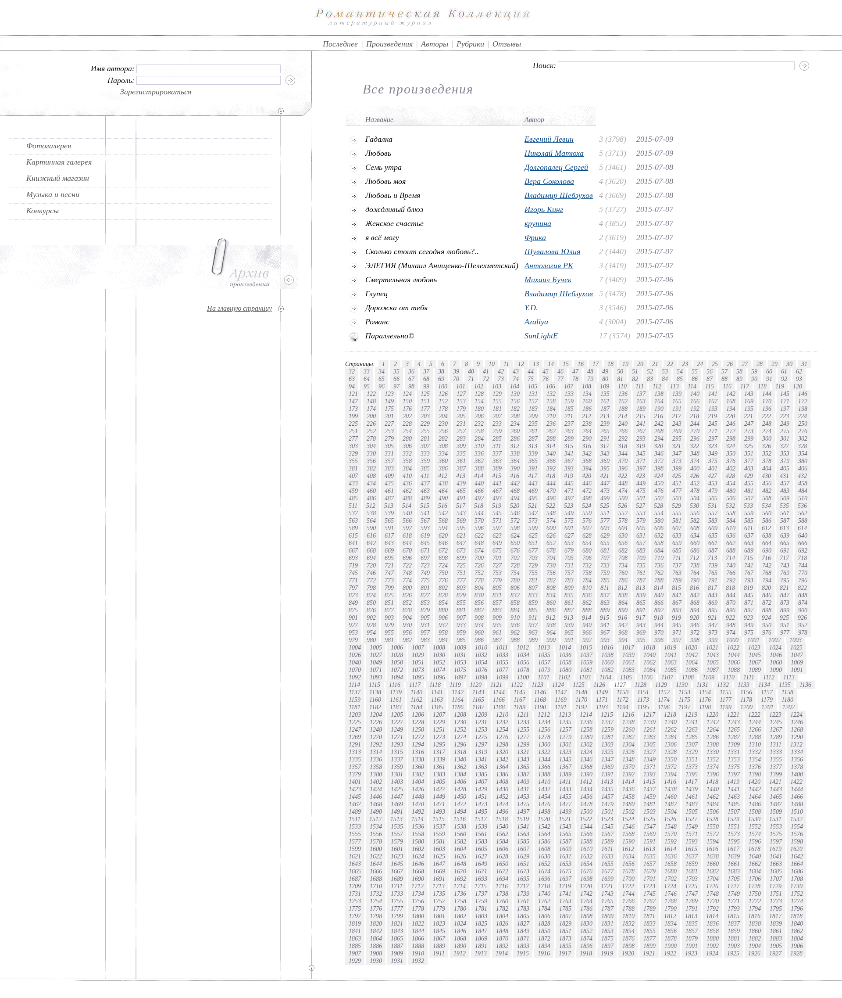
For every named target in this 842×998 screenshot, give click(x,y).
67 (411, 378)
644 (407, 542)
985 (461, 639)
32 (351, 371)
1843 (397, 930)
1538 (460, 826)
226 (371, 423)
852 (407, 602)
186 (587, 408)
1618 (754, 848)
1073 (418, 669)
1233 (523, 721)
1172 (622, 699)
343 (605, 453)
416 (515, 475)
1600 (375, 848)
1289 (775, 736)
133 (569, 393)
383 (389, 468)
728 (515, 565)
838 (623, 595)
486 (371, 498)
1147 (560, 692)
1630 (544, 856)
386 (443, 468)
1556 (375, 833)
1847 (481, 930)
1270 (375, 736)
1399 (775, 774)
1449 (439, 796)
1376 (754, 766)
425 (676, 475)
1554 (796, 826)
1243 (733, 721)
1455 (565, 796)
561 (785, 513)
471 (569, 490)
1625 (439, 856)
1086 (691, 669)
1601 (397, 848)
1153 (684, 692)
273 (749, 430)
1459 (649, 796)
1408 (502, 781)
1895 (565, 945)
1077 (502, 669)
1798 (375, 915)
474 (623, 490)
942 (623, 624)
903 (389, 617)
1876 (628, 938)
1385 (481, 774)
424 (658, 475)
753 (497, 572)
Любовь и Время (392, 195)
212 (586, 416)
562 (803, 513)
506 (731, 498)
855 (461, 602)
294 (659, 438)
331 (389, 453)
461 (389, 490)
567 (425, 520)
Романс (377, 321)
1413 (607, 781)
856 (479, 602)
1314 (375, 751)
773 (389, 580)
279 (389, 438)
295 (677, 438)
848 (803, 595)
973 (713, 632)
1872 (544, 938)
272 (731, 430)
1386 (502, 774)
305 (389, 445)
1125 (578, 684)
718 (802, 557)
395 (605, 468)
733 (605, 565)
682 (623, 550)
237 (569, 423)
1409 (523, 781)
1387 (523, 774)
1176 (705, 699)
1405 (439, 781)
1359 (397, 766)
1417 (691, 781)
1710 (375, 886)
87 (709, 378)
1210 (502, 714)
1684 (754, 871)
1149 (601, 692)
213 (604, 416)
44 (530, 371)
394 (587, 468)
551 (605, 513)
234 (515, 423)
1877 (649, 938)
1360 (418, 766)
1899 (649, 945)
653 (569, 542)
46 (560, 371)
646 (443, 542)
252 (371, 430)
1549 (691, 826)
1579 (397, 841)
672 (443, 550)
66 (396, 378)
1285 (691, 736)
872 (767, 602)
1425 (397, 789)
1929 (354, 960)
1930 (375, 960)
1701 (649, 878)
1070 (354, 669)
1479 (607, 804)
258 (479, 430)
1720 (586, 886)
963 (533, 632)
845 (749, 595)
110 (622, 386)
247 (749, 423)
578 (623, 520)
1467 (354, 804)
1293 (397, 744)
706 (587, 557)
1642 (796, 856)
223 (784, 416)
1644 (375, 863)
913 (568, 617)
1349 (649, 759)
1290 (796, 736)
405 (785, 468)
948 (731, 624)
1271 (397, 736)
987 (497, 639)
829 (461, 595)
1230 (460, 721)
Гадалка (378, 139)
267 (641, 430)
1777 (397, 908)
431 (784, 475)
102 (479, 386)
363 (497, 460)
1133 (743, 684)
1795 (775, 908)
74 (515, 378)
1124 (558, 684)
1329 (691, 751)
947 (713, 624)
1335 (354, 759)
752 (479, 572)
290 (587, 438)
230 (443, 423)
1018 (649, 647)
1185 (437, 707)
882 (479, 610)
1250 (418, 729)
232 (479, 423)
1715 (480, 886)
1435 (607, 789)
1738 (502, 893)
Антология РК (548, 265)
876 (371, 610)
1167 (519, 699)
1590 (628, 841)
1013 (543, 647)
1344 (544, 759)
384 (407, 468)
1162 (416, 699)
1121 (496, 684)
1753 (354, 901)
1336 (375, 759)
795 (785, 580)
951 (785, 624)
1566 (586, 833)
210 (551, 416)
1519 (522, 818)
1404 (418, 781)
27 (744, 363)
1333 (775, 751)
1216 (628, 714)
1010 (481, 647)
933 (461, 624)
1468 (375, 804)
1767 (649, 901)
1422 (796, 781)
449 (641, 483)
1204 (375, 714)
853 (425, 602)
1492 (418, 811)
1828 (544, 923)
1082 (607, 669)
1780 (460, 908)
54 (679, 371)
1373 (691, 766)
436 (407, 483)
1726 (712, 886)
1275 (481, 736)
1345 (565, 759)
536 (802, 505)
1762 (544, 901)
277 (353, 438)
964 (551, 632)
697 (425, 557)
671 (425, 550)
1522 (586, 818)
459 (353, 490)
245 (713, 423)
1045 (754, 654)
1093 (375, 677)
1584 (502, 841)
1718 (543, 886)
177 (425, 408)
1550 (712, 826)
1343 (523, 759)
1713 (438, 886)
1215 (607, 714)
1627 (481, 856)
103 (497, 386)
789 (677, 580)
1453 (523, 796)
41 (485, 371)
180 (479, 408)
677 (533, 550)
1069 (796, 662)
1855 (649, 930)
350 (731, 453)
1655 (607, 863)
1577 (354, 841)
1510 (796, 811)
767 (749, 572)
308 (443, 445)
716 (766, 557)
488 (407, 498)
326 (766, 445)
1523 (607, 818)
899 (785, 610)
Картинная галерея (59, 162)
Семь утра (383, 167)
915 (604, 617)
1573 (733, 833)
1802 (460, 915)
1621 (354, 856)
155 (497, 401)
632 (659, 535)
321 (676, 445)
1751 (775, 893)
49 (605, 371)
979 (353, 639)
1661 (733, 863)
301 (785, 438)
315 (568, 445)
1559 (439, 833)
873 (785, 602)
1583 (481, 841)
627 (569, 535)
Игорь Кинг (543, 209)
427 (712, 475)
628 (587, 535)
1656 (628, 863)
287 (533, 438)
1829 (565, 923)
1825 (481, 923)
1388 (544, 774)
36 (411, 371)
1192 (581, 707)
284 (479, 438)
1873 (565, 938)
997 (677, 639)
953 (353, 632)
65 (381, 378)
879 (425, 610)
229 (425, 423)
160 (587, 401)
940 (587, 624)
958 (443, 632)
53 (664, 371)
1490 (375, 811)
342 (587, 453)
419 (568, 475)
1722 (628, 886)
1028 (397, 654)
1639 (733, 856)
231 (461, 423)
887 (569, 610)
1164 (457, 699)
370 (623, 460)
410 (407, 475)
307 (425, 445)
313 (532, 445)
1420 (754, 781)
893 (677, 610)
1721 (607, 886)
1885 (354, 945)
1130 (681, 684)
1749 (733, 893)
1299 (523, 744)
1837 (733, 923)
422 (622, 475)
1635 (649, 856)
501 (641, 498)
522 (550, 505)
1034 (523, 654)
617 (389, 535)
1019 (670, 647)
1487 (775, 804)
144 (767, 393)
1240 (670, 721)
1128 (640, 684)
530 (694, 505)
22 (670, 363)
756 (551, 572)
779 (497, 580)
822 (802, 587)
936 (515, 624)
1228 (418, 721)
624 (515, 535)
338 (515, 453)
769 (785, 572)
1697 (565, 878)
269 (677, 430)
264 (587, 430)
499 (605, 498)
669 (389, 550)
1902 (712, 945)
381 (353, 468)
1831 (607, 923)
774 (407, 580)
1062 (649, 662)
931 (425, 624)
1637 (691, 856)
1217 (649, 714)
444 (551, 483)
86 (694, 378)
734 (623, 565)
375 (713, 460)
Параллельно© (389, 335)
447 (605, 483)
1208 (460, 714)
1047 (796, 654)
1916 (543, 953)
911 (533, 617)
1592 (670, 841)
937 (533, 624)
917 (640, 617)
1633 (607, 856)
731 (569, 565)
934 (479, 624)
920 (694, 617)
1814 (712, 915)
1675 (565, 871)
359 (425, 460)
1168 (540, 699)
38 (441, 371)
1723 (649, 886)
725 (461, 565)
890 (623, 610)
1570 (670, 833)
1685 (775, 871)
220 (730, 416)
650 (515, 542)
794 (767, 580)
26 (729, 363)
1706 (754, 878)
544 (479, 513)
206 (479, 416)
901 (353, 617)
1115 (374, 684)
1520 (543, 818)
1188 (498, 707)
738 (695, 565)
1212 (543, 714)
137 (641, 393)
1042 (691, 654)
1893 (523, 945)
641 (353, 542)
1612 (628, 848)
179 (461, 408)
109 (604, 386)
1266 (754, 729)
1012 (522, 647)
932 (443, 624)
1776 (375, 908)
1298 (502, 744)
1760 (502, 901)
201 (389, 416)
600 (551, 527)
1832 (628, 923)
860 (551, 602)
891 (641, 610)
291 (605, 438)
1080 (565, 669)
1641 (775, 856)
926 (802, 617)
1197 (684, 707)
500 (623, 498)
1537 (439, 826)
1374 (712, 766)
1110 (729, 677)
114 (692, 386)
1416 (670, 781)
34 (381, 371)
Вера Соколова (549, 181)
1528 (712, 818)
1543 (565, 826)
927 (353, 624)
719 (353, 565)
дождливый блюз (394, 209)
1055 (502, 662)
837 (605, 595)
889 (605, 610)
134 (587, 393)
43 (515, 371)
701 (497, 557)
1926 (754, 953)
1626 (460, 856)
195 (749, 408)
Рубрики (470, 43)
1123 (537, 684)
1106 (646, 677)
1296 (460, 744)
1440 (712, 789)
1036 (565, 654)
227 (389, 423)
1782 (502, 908)
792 (731, 580)
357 (389, 460)
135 (605, 393)
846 (767, 595)
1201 (767, 707)
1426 (418, 789)
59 (754, 371)
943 (641, 624)
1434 (586, 789)
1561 (481, 833)
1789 (649, 908)
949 (749, 624)
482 (767, 490)
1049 (375, 662)
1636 (670, 856)
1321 (523, 751)
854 (443, 602)
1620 (796, 848)
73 (500, 378)
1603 (439, 848)
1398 (754, 774)
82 (635, 378)
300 (767, 438)
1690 (418, 878)
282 (443, 438)
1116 (394, 684)
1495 (481, 811)
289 (569, 438)
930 (407, 624)
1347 (607, 759)
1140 (416, 692)
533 (748, 505)
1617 (733, 848)
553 (641, 513)
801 (425, 587)
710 (659, 557)
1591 (649, 841)
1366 (544, 766)
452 (695, 483)
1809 (607, 915)
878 (407, 610)
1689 (397, 878)
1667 (397, 871)
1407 (481, 781)
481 (749, 490)
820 (766, 587)
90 (754, 378)
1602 (418, 848)
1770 (712, 901)
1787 (607, 908)
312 (515, 445)
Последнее (340, 43)
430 (766, 475)
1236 (586, 721)
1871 (523, 938)
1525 (649, 818)
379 (785, 460)
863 (605, 602)
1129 (661, 684)
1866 (418, 938)
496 (551, 498)
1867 (439, 938)
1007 (418, 647)
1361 (439, 766)
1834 (670, 923)
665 (785, 542)
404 (767, 468)
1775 (354, 908)
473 (605, 490)
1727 (733, 886)
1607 (523, 848)
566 (407, 520)
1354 (754, 759)
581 (677, 520)
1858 (712, 930)
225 (353, 423)
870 (731, 602)
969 (641, 632)
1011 (501, 647)
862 (587, 602)
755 (533, 572)
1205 (397, 714)
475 (641, 490)
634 (695, 535)
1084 (649, 669)
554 (659, 513)
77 (560, 378)
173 (353, 408)
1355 (775, 759)
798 (371, 587)
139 (677, 393)
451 (677, 483)
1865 (397, 938)
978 (803, 632)
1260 (628, 729)
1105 (626, 677)
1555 (354, 833)
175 (389, 408)
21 (655, 363)
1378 (796, 766)
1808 (586, 915)
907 (461, 617)
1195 (643, 707)
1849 (523, 930)
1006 (397, 647)
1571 (691, 833)
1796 (796, 908)
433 (353, 483)
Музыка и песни (52, 194)
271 (713, 430)
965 (569, 632)
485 (353, 498)
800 (407, 587)
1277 (523, 736)
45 (545, 371)
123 (389, 393)
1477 (565, 804)
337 (497, 453)
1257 (565, 729)
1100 (523, 677)
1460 (670, 796)
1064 (691, 662)
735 (641, 565)
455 (749, 483)
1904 (754, 945)
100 (443, 386)
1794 (754, 908)
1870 (502, 938)
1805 (523, 915)
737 (677, 565)
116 (727, 386)
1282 (628, 736)
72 (485, 378)
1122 (516, 684)
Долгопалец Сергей (556, 167)
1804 (502, 915)
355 (353, 460)
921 (712, 617)
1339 (439, 759)
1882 (754, 938)
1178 (746, 699)
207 (497, 416)
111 (639, 386)
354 (803, 453)
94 (351, 386)
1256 (544, 729)
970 (659, 632)
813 (640, 587)
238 (587, 423)
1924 (712, 953)
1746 (670, 893)
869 (713, 602)
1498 (544, 811)
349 (713, 453)
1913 (480, 953)
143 (749, 393)
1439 (691, 789)
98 (411, 386)
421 (604, 475)
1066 (733, 662)
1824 (460, 923)
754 (515, 572)
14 (550, 363)
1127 (619, 684)
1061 (628, 662)
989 (533, 639)
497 (569, 498)
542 (443, 513)
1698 (586, 878)
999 (713, 639)
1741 (565, 893)
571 (497, 520)
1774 (796, 901)
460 (371, 490)
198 (803, 408)
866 (659, 602)
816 (694, 587)
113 (674, 386)
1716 (501, 886)
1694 (502, 878)
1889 (439, 945)
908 (479, 617)
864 (623, 602)
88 (724, 378)
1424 (375, 789)
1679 (649, 871)
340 (551, 453)
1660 (712, 863)
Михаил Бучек (547, 279)
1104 (605, 677)
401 (713, 468)
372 (659, 460)
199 (353, 416)
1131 (702, 684)
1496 (502, 811)
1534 (375, 826)
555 (677, 513)
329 (353, 453)
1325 (607, 751)
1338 (418, 759)
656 (623, 542)
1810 (628, 915)
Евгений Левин (549, 139)
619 (425, 535)
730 (551, 565)
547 (533, 513)
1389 (565, 774)
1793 (733, 908)
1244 (754, 721)
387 (461, 468)
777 (461, 580)
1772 (754, 901)
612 (766, 527)
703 (533, 557)
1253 (481, 729)
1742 (586, 893)
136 (623, 393)
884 (515, 610)
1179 (766, 699)
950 (767, 624)
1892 (502, 945)
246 (731, 423)
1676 (586, 871)
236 (551, 423)
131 (533, 393)
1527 (691, 818)
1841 (354, 930)
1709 (354, 886)
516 (443, 505)
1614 (670, 848)
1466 (796, 796)
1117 (415, 684)
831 (497, 595)
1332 (754, 751)
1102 (564, 677)
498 (587, 498)
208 (515, 416)
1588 (586, 841)
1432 (544, 789)
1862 (796, 930)
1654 (586, 863)
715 (748, 557)
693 (353, 557)
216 (658, 416)
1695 (523, 878)
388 (479, 468)
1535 (397, 826)
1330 (712, 751)
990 (551, 639)
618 (407, 535)
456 (767, 483)
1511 (354, 818)
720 (371, 565)
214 (622, 416)
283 (461, 438)
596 (479, 527)
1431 (523, 789)
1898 (628, 945)
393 (569, 468)
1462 (712, 796)
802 (443, 587)
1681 (691, 871)
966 (587, 632)
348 (695, 453)
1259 (607, 729)
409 (389, 475)
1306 (670, 744)
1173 (643, 699)
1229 (439, 721)
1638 (712, 856)
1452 (502, 796)
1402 (375, 781)
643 (389, 542)
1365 (523, 766)
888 (587, 610)
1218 (670, 714)
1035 (544, 654)
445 (569, 483)
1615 (691, 848)
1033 (502, 654)
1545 (607, 826)
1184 (416, 707)
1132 (723, 684)
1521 (564, 818)
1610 (586, 848)
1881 (733, 938)
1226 (375, 721)
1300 (544, 744)
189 (641, 408)
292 (623, 438)
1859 (733, 930)
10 (491, 363)
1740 (544, 893)
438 (443, 483)
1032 (481, 654)
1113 (789, 677)
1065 (712, 662)
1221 (733, 714)
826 (407, 595)
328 (802, 445)
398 (659, 468)
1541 (523, 826)
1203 (354, 714)
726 (479, 565)
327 (784, 445)
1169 (560, 699)
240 (623, 423)
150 (407, 401)
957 (425, 632)
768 (767, 572)
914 (586, 617)
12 (521, 363)
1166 (498, 699)
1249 (397, 729)
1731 (354, 893)
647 (461, 542)
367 (569, 460)
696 (407, 557)
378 (767, 460)
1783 (523, 908)
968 (623, 632)
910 (515, 617)
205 (461, 416)
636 (731, 535)
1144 (498, 692)
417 (532, 475)
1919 (607, 953)
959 (461, 632)
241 (641, 423)
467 (497, 490)
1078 (523, 669)
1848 (502, 930)
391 (533, 468)
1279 (565, 736)
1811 (649, 915)
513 (389, 505)
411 (425, 475)
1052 (439, 662)
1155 (725, 692)
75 (530, 378)
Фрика (535, 237)
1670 (460, 871)
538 (371, 513)
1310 (754, 744)
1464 (754, 796)
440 (479, 483)
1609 (565, 848)
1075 (460, 669)
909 (497, 617)
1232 (502, 721)
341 (569, 453)
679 (569, 550)
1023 (754, 647)
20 (640, 363)
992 (587, 639)
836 (587, 595)
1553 (775, 826)
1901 (691, 945)
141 (713, 393)
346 (659, 453)
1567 (607, 833)
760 (623, 572)
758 (587, 572)
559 (749, 513)
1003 (795, 639)
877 (389, 610)
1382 (418, 774)
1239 (649, 721)
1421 (775, 781)
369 (605, 460)
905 (425, 617)
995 (641, 639)
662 (731, 542)
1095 (418, 677)
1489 (354, 811)
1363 (481, 766)
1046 (775, 654)
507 (749, 498)
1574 (754, 833)
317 (604, 445)
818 (730, 587)
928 (371, 624)
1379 (354, 774)
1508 (754, 811)
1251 (439, 729)
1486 (754, 804)
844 (731, 595)
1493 (439, 811)
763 (677, 572)
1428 (460, 789)
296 (695, 438)
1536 (418, 826)
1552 (754, 826)
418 (550, 475)
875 (353, 610)
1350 (670, 759)
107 (568, 386)
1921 (649, 953)
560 (767, 513)
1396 (712, 774)
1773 (775, 901)
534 (766, 505)
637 (749, 535)
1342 (502, 759)
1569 (649, 833)
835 (569, 595)
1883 (775, 938)
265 (605, 430)
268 (659, 430)
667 (353, 550)
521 (532, 505)
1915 (522, 953)
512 (371, 505)
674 (479, 550)
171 (785, 401)
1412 (586, 781)
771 (353, 580)
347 (677, 453)
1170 (581, 699)
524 (586, 505)
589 (353, 527)
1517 (480, 818)
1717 (522, 886)
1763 (565, 901)
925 (784, 617)
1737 (481, 893)
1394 (670, 774)
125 (425, 393)
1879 (691, 938)
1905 (775, 945)
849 (353, 602)
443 (533, 483)
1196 (663, 707)
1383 (439, 774)
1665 (354, 871)
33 (366, 371)
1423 (354, 789)
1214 (586, 714)
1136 (805, 684)
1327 (649, 751)
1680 (670, 871)
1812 (670, 915)
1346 (586, 759)
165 (677, 401)
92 (784, 378)
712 (694, 557)
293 (641, 438)
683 (641, 550)
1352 (712, 759)
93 (799, 378)
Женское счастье (394, 223)
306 (407, 445)
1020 (691, 647)
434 (371, 483)
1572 (712, 833)
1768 (670, 901)
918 (658, 617)
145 (785, 393)
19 (625, 363)
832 (515, 595)
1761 (523, 901)
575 (569, 520)
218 (694, 416)
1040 (649, 654)
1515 (438, 818)
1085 (670, 669)
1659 (691, 863)
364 (515, 460)
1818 (796, 915)
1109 (708, 677)
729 (533, 565)
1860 (754, 930)
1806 (544, 915)
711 (677, 557)
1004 (354, 647)
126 (443, 393)
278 (371, 438)
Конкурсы (42, 210)
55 (694, 371)
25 (714, 363)
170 (767, 401)
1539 (481, 826)
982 (407, 639)
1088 (733, 669)
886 (551, 610)
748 (407, 572)
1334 (796, 751)
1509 (775, 811)
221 (748, 416)
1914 (501, 953)
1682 (712, 871)
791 (713, 580)
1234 (544, 721)
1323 (565, 751)
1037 (586, 654)
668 (371, 550)
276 (803, 430)
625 (533, 535)
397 (641, 468)
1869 (481, 938)
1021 (712, 647)
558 (731, 513)
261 (533, 430)
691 (785, 550)
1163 (437, 699)
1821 (397, 923)
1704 (712, 878)
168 (731, 401)
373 (677, 460)
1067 (754, 662)
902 (371, 617)
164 (659, 401)
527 (640, 505)
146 (803, 393)
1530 (754, 818)
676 (515, 550)
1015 (586, 647)
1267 (775, 729)
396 (623, 468)
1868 (460, 938)
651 (533, 542)
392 (551, 468)
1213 (564, 714)
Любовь (378, 153)
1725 (691, 886)
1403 (397, 781)
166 (695, 401)
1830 (586, 923)
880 (443, 610)
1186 (457, 707)
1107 (667, 677)
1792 (712, 908)
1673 (523, 871)
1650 (502, 863)
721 (389, 565)
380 (803, 460)
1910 (418, 953)
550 (587, 513)
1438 (670, 789)
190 (659, 408)
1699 (607, 878)
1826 (502, 923)
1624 (418, 856)
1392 (628, 774)
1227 (397, 721)
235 (533, 423)
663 (749, 542)
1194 (622, 707)
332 (407, 453)
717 (784, 557)
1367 (565, 766)
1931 (397, 960)
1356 (796, 759)
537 (353, 513)
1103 (584, 677)
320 (658, 445)
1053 (460, 662)
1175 (684, 699)
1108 (687, 677)
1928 (796, 953)
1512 (375, 818)
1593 (691, 841)
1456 (586, 796)
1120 (475, 684)
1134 (764, 684)
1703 (691, 878)
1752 (796, 893)
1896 (586, 945)
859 (533, 602)
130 (515, 393)
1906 (796, 945)
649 (497, 542)
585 (749, 520)
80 (605, 378)
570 (479, 520)
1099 (502, 677)
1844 (418, 930)
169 (749, 401)
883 (497, 610)
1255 (523, 729)
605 (641, 527)
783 (569, 580)
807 (533, 587)
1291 (354, 744)
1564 (544, 833)
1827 (523, 923)
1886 (375, 945)
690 (767, 550)
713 (712, 557)
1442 (754, 789)
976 (767, 632)
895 (713, 610)
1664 (796, 863)
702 (515, 557)
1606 (502, 848)
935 (497, 624)
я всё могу (382, 237)
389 (497, 468)
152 (443, 401)
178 (443, 408)
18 (610, 363)
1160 (375, 699)
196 (767, 408)
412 (443, 475)
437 (425, 483)
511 (353, 505)
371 (641, 460)
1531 (775, 818)
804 (479, 587)
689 (749, 550)
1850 (544, 930)
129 (497, 393)
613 (784, 527)
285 (497, 438)
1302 (586, 744)
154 (479, 401)
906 (443, 617)
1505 (691, 811)
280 (407, 438)
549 (569, 513)
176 (407, 408)
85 (679, 378)
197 (785, 408)
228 (407, 423)
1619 (775, 848)
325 (748, 445)
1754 (375, 901)
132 (551, 393)
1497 (523, 811)
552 (623, 513)
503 (677, 498)
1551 (733, 826)
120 (797, 386)
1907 (354, 953)
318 (622, 445)
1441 (733, 789)
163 (641, 401)
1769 (691, 901)
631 (641, 535)
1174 (663, 699)
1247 (354, 729)
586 (767, 520)
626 (551, 535)
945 (677, 624)
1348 (628, 759)
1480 (628, 804)
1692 (460, 878)
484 (803, 490)
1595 (733, 841)
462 (407, 490)
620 (443, 535)
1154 (705, 692)
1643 (354, 863)
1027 (375, 654)
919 (676, 617)
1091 (796, 669)
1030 (439, 654)
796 (803, 580)
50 (620, 371)
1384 (460, 774)
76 (545, 378)
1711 (396, 886)
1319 (481, 751)
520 (515, 505)
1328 (670, 751)
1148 (581, 692)
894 (695, 610)
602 (587, 527)
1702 (670, 878)
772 (371, 580)
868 (695, 602)
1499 (565, 811)
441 (497, 483)
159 (569, 401)
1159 (354, 699)
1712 (417, 886)
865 (641, 602)
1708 (796, 878)
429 (748, 475)
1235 (565, 721)
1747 (691, 893)
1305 (649, 744)
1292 (375, 744)
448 (623, 483)
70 (456, 378)
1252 (460, 729)
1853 (607, 930)
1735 (439, 893)
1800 (418, 915)
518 (479, 505)
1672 (502, 871)
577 (605, 520)
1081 (586, 669)
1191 (560, 707)
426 (694, 475)
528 (658, 505)
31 (804, 363)
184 (551, 408)
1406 (460, 781)
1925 (733, 953)
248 (767, 423)
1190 (540, 707)
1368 (586, 766)
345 (641, 453)
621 (461, 535)
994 (623, 639)
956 (407, 632)
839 (641, 595)
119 (780, 386)
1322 (544, 751)
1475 (523, 804)
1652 (544, 863)
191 (677, 408)
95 (366, 386)
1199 (725, 707)
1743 (607, 893)
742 (767, 565)
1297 (481, 744)
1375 (733, 766)
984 (443, 639)
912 (550, 617)
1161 (395, 699)
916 (622, 617)
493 (497, 498)
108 (586, 386)
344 (623, 453)
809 (569, 587)
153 (461, 401)
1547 (649, 826)
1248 (375, 729)
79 (590, 378)
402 (731, 468)
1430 (502, 789)
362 (479, 460)
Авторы (434, 43)
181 (497, 408)
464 (443, 490)
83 (649, 378)
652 (551, 542)
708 (623, 557)
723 (425, 565)
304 (371, 445)
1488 (796, 804)
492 (479, 498)
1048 (354, 662)
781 (533, 580)
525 (604, 505)
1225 (354, 721)
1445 (354, 796)
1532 (796, 818)
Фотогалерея (48, 145)
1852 (586, 930)
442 (515, 483)
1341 (481, 759)
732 (587, 565)
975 (749, 632)
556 (695, 513)
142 (731, 393)
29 (774, 363)
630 (623, 535)
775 (425, 580)
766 (731, 572)
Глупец (376, 293)
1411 (565, 781)
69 (441, 378)
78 (575, 378)
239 (605, 423)
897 (749, 610)
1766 (628, 901)
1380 (375, 774)
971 (677, 632)
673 (461, 550)
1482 (670, 804)
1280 (586, 736)
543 (461, 513)
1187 (478, 707)
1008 (439, 647)
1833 (649, 923)
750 (443, 572)
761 (641, 572)
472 (587, 490)
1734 (418, 893)
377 (749, 460)
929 (389, 624)
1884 (796, 938)
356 (371, 460)
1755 (397, 901)
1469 (397, 804)
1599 (354, 848)
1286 (712, 736)
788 (659, 580)
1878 (670, 938)
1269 (354, 736)
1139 (395, 692)
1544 (586, 826)
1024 (775, 647)
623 (497, 535)
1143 (478, 692)
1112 (769, 677)
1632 (586, 856)
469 (533, 490)
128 (479, 393)
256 (443, 430)
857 (497, 602)
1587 (565, 841)
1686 (796, 871)
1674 (544, 871)
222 (766, 416)
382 (371, 468)
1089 (754, 669)
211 (569, 416)
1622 (375, 856)
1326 (628, 751)
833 (533, 595)
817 (712, 587)
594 (443, 527)
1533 (354, 826)
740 (731, 565)
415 (497, 475)
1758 (460, 901)
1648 (460, 863)
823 (353, 595)
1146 (540, 692)
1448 (418, 796)
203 (425, 416)
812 (622, 587)
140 (695, 393)
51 (635, 371)
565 (389, 520)
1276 (502, 736)
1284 (670, 736)
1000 (732, 639)
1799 (397, 915)
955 (389, 632)
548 (551, 513)
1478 (586, 804)
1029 (418, 654)
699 (461, 557)
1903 (733, 945)
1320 (502, 751)
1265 (733, 729)
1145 (519, 692)
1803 (481, 915)
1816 (754, 915)
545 (497, 513)
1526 (670, 818)
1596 (754, 841)
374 (695, 460)
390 (515, 468)
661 (713, 542)
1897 (607, 945)
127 (461, 393)
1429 (481, 789)
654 (587, 542)
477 (677, 490)
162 (623, 401)
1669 (439, 871)
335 (461, 453)
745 (353, 572)
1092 (354, 677)
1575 (775, 833)
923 (748, 617)
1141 (437, 692)
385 (425, 468)
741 (749, 565)
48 (590, 371)
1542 (544, 826)
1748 (712, 893)
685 (677, 550)
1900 (670, 945)
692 (803, 550)
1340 (460, 759)
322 (694, 445)
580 (659, 520)
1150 (622, 692)
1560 (460, 833)
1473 (481, 804)
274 (767, 430)
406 (803, 468)
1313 (354, 751)
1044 (733, 654)
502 (659, 498)
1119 (455, 684)
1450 (460, 796)
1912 (459, 953)
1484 (712, 804)
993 (605, 639)
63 (351, 378)
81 (620, 378)
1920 (628, 953)
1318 (460, 751)
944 (659, 624)
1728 (754, 886)
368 (587, 460)
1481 (649, 804)
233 (497, 423)
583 (713, 520)
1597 (775, 841)
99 (426, 386)
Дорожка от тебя (396, 307)
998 (695, 639)
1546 (628, 826)
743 (785, 565)
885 (533, 610)
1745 (649, 893)
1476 (544, 804)
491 (461, 498)
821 (784, 587)
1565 (565, 833)
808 (551, 587)
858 (515, 602)
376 (731, 460)
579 (641, 520)
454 (731, 483)
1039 (628, 654)
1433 (565, 789)
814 (658, 587)
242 (659, 423)
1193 (601, 707)
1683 (733, 871)
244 (695, 423)
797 (353, 587)
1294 (418, 744)
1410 (544, 781)
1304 (628, 744)
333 (425, 453)
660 (695, 542)
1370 (628, 766)
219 (712, 416)
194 (731, 408)
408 (371, 475)
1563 (523, 833)
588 (803, 520)
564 (371, 520)
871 (749, 602)
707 (605, 557)
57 (724, 371)
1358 (375, 766)
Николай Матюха (554, 153)
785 (605, 580)
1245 (775, 721)
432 (802, 475)
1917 (564, 953)
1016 (607, 647)
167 (713, 401)
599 (533, 527)
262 (551, 430)
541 (425, 513)
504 (695, 498)
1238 (628, 721)
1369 (607, 766)
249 (785, 423)
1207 (439, 714)
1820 (375, 923)
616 (371, 535)
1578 (375, 841)
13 (535, 363)
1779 (439, 908)
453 (713, 483)
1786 (586, 908)
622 (479, 535)
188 (623, 408)
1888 (418, 945)
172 (803, 401)
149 (389, 401)
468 (515, 490)
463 (425, 490)
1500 (586, 811)
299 (749, 438)
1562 (502, 833)
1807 (565, 915)
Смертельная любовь (401, 279)
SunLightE (541, 335)
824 (371, 595)
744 (803, 565)
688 (731, 550)
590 (371, 527)
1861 (775, 930)
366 (551, 460)
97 (396, 386)
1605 (481, 848)
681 (605, 550)
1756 (418, 901)
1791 (691, 908)
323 (712, 445)
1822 (418, 923)
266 (623, 430)
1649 (481, 863)
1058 (565, 662)
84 (664, 378)
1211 (523, 714)
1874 (586, 938)
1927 (775, 953)
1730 (796, 886)
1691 (439, 878)
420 (586, 475)
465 (461, 490)
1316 (418, 751)
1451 (481, 796)
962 (515, 632)
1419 (733, 781)
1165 (478, 699)
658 (659, 542)
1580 (418, 841)
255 (425, 430)
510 (803, 498)
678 (551, 550)
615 (353, 535)
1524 (628, 818)
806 (515, 587)
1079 (544, 669)
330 (371, 453)
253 (389, 430)
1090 (775, 669)
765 (713, 572)
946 (695, 624)
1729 (775, 886)
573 (533, 520)
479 (713, 490)
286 (515, 438)
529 (676, 505)
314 (550, 445)
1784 (544, 908)
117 (745, 386)
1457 (607, 796)
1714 (459, 886)
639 (785, 535)
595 (461, 527)
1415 (649, 781)
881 (461, 610)
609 (713, 527)
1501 (607, 811)
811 (605, 587)
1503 (649, 811)
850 (371, 602)
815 (676, 587)
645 (425, 542)
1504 (670, 811)
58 (739, 371)
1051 (418, 662)
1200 (746, 707)
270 (695, 430)
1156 (746, 692)
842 (695, 595)
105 (532, 386)
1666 (375, 871)
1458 (628, 796)
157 (533, 401)
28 (759, 363)
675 (497, 550)
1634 (628, 856)
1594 (712, 841)
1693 (481, 878)
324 (730, 445)
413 (461, 475)
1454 (544, 796)
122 (371, 393)
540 (407, 513)
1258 (586, 729)
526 (622, 505)
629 (605, 535)
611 (748, 527)
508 (767, 498)
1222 (754, 714)
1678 (628, 871)
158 (551, 401)
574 (551, 520)
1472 (460, 804)
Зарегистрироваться (155, 91)
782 (551, 580)
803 (461, 587)
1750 (754, 893)
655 (605, 542)
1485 (733, 804)
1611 (607, 848)
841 (677, 595)
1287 (733, 736)
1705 (733, 878)
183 (533, 408)
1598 (796, 841)
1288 (754, 736)
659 (677, 542)
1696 (544, 878)
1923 (691, 953)
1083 (628, 669)
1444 (796, 789)
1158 (787, 692)
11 (506, 363)
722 (407, 565)
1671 (481, 871)
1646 (418, 863)
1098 (481, 677)
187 (605, 408)
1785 (565, 908)
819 (748, 587)
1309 (733, 744)
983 (425, 639)
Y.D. (531, 307)
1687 (354, 878)
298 (731, 438)
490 (443, 498)
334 (443, 453)
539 (389, 513)
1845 (439, 930)
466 (479, 490)
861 (569, 602)
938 (551, 624)
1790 (670, 908)
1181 (354, 707)
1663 (775, 863)
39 (456, 371)
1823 (439, 923)
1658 (670, 863)
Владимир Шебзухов (558, 195)
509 (785, 498)
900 (803, 610)
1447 (397, 796)
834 (551, 595)
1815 (733, 915)
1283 (649, 736)
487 (389, 498)
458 (803, 483)
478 (695, 490)
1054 (481, 662)
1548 (670, 826)
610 (731, 527)
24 (699, 363)
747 (389, 572)
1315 (397, 751)
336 (479, 453)
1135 (784, 684)
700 (479, 557)
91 (769, 378)
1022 (733, 647)
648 (479, 542)
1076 (481, 669)
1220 (712, 714)
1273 (439, 736)
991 (569, 639)
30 (789, 363)
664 (767, 542)
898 (767, 610)
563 (353, 520)
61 (784, 371)
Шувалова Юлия (552, 251)
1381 (397, 774)
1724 (670, 886)
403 (749, 468)
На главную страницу (239, 308)
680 (587, 550)
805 (497, 587)
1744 (628, 893)
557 (713, 513)
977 (785, 632)
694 (371, 557)
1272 (418, 736)
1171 (601, 699)
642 (371, 542)
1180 (787, 699)
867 (677, 602)
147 (353, 401)
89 (739, 378)
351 (749, 453)
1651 (523, 863)
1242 (712, 721)
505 (713, 498)
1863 (354, 938)
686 (695, 550)
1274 (460, 736)
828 (443, 595)
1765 (607, 901)
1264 (712, 729)
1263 (691, 729)
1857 (691, 930)
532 (730, 505)
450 (659, 483)
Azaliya (536, 321)
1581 (439, 841)
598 (515, 527)
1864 (375, 938)
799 (389, 587)
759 (605, 572)
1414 (628, 781)
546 (515, 513)
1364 (502, 766)
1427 (439, 789)
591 (389, 527)
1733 (397, 893)
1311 (775, 744)
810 (587, 587)
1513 (396, 818)
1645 (397, 863)
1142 (457, 692)
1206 (418, 714)
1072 (397, 669)
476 (659, 490)
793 (749, 580)
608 (695, 527)
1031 (460, 654)
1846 (460, 930)
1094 (397, 677)
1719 (564, 886)
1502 (628, 811)
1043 (712, 654)
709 (641, 557)
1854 (628, 930)
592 (407, 527)
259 (497, 430)
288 (551, 438)
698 (443, 557)
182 (515, 408)
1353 (733, 759)
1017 (628, 647)
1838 (754, 923)
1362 (460, 766)
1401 (354, 781)
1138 (375, 692)
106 (550, 386)
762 (659, 572)
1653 (565, 863)
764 (695, 572)
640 (803, 535)
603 (605, 527)
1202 (788, 707)
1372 (670, 766)
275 (785, 430)
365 (533, 460)
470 (551, 490)
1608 (544, 848)
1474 (502, 804)
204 (443, 416)
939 (569, 624)
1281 (607, 736)
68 (426, 378)
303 (353, 445)
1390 (586, 774)
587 (785, 520)
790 (695, 580)
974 (731, 632)
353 (785, 453)
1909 (397, 953)
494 (515, 498)
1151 (643, 692)
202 (407, 416)
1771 (733, 901)
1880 (712, 938)
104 (515, 386)
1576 (796, 833)
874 (803, 602)
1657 (649, 863)
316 (586, 445)
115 (709, 386)
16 (580, 363)
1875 (607, 938)
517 (461, 505)
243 (677, 423)
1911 (438, 953)
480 (731, 490)
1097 (460, 677)
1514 (417, 818)
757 (569, 572)
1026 (354, 654)
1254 (502, 729)
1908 (375, 953)
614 (802, 527)
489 (425, 498)
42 (500, 371)
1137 (354, 692)
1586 (544, 841)
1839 (775, 923)
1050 (397, 662)
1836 (712, 923)
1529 (733, 818)
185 (569, 408)
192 (695, 408)
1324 (586, 751)
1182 (375, 707)
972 (695, 632)
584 (731, 520)
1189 (519, 707)
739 (713, 565)
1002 (774, 639)
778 (479, 580)
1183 (395, 707)
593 (425, 527)
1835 (691, 923)
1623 (397, 856)
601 (569, 527)
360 (443, 460)
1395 (691, 774)
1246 (796, 721)
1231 (481, 721)
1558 (418, 833)
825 (389, 595)
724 (443, 565)
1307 (691, 744)
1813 (691, 915)
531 (712, 505)
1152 (663, 692)
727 (497, 565)
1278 (544, 736)
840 (659, 595)
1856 (670, 930)
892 (659, 610)
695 (389, 557)
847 (785, 595)
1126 (599, 684)
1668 (418, 871)
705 (569, 557)
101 (461, 386)
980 (371, 639)
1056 (523, 662)
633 (677, 535)
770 (803, 572)
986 (479, 639)
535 (784, 505)
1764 (586, 901)
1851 (565, 930)
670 (407, 550)
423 (640, 475)
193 (713, 408)
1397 (733, 774)
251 (353, 430)
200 (371, 416)
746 (371, 572)
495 (533, 498)
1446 (375, 796)
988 (515, 639)
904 (407, 617)
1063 (670, 662)
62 (799, 371)
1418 (712, 781)
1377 (775, 766)
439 (461, 483)
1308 (712, 744)
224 (802, 416)
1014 (564, 647)
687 (713, 550)
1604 (460, 848)
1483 (691, 804)
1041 (670, 654)
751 (461, 572)
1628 (502, 856)
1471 (439, 804)
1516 (459, 818)
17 (595, 363)
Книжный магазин (57, 178)
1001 (753, 639)
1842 (375, 930)
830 (479, 595)
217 (676, 416)
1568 (628, 833)
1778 (418, 908)
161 (605, 401)
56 (709, 371)
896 (731, 610)
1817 (775, 915)
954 (371, 632)
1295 (439, 744)
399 (677, 468)
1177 (725, 699)
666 (803, 542)
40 (471, 371)
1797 (354, 915)
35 (396, 371)
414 (479, 475)
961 (497, 632)
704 (551, 557)
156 (515, 401)
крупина (537, 223)
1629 (523, 856)
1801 (439, 915)
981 (389, 639)
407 (353, 475)
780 (515, 580)
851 (389, 602)
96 (381, 386)
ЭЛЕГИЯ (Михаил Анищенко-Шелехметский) (441, 265)
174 (371, 408)
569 (461, 520)
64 (366, 378)
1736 (460, 893)
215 (640, 416)
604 (623, 527)
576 (587, 520)
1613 (649, 848)
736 (659, 565)
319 (640, 445)
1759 (481, 901)
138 (659, 393)
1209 (481, 714)
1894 (544, 945)
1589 (607, 841)
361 (461, 460)
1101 (543, 677)
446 (587, 483)
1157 (766, 692)
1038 (607, 654)
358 (407, 460)
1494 (460, 811)
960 (479, 632)
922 (730, 617)
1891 (481, 945)
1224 (796, 714)
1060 (607, 662)
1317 (439, 751)
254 (407, 430)
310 (479, 445)
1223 (775, 714)
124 (407, 393)
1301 (565, 744)
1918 (586, 953)
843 (713, 595)
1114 (354, 684)
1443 (775, 789)
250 (803, 423)
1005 (375, 647)
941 (605, 624)
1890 (460, 945)
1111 (749, 677)
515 (425, 505)
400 (695, 468)
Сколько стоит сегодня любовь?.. (422, 251)
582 (695, 520)
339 (533, 453)
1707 (775, 878)
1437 (649, 789)
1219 (691, 714)
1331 (733, 751)
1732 (375, 893)
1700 (628, 878)
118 (762, 386)
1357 (354, 766)
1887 (397, 945)
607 (677, 527)
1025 (796, 647)
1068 (775, 662)
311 (497, 445)
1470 (418, 804)
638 (767, 535)
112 (657, 386)
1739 (523, 893)
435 (389, 483)
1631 (565, 856)
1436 (628, 789)
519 (497, 505)
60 (769, 371)
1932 (418, 960)
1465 (775, 796)
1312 (796, 744)
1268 (796, 729)
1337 (397, 759)
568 (443, 520)
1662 (754, 863)
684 (659, 550)
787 (641, 580)
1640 (754, 856)
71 (471, 378)
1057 (544, 662)
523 (568, 505)
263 (569, 430)
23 (685, 363)
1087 (712, 669)
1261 (649, 729)
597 (497, 527)
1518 (501, 818)
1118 (435, 684)
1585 (523, 841)
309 (461, 445)
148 (371, 401)
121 (353, 393)
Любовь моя (385, 181)
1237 (607, 721)
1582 (460, 841)
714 (730, 557)
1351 (691, 759)
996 (659, 639)
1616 (712, 848)
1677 (607, 871)
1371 (649, 766)
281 (425, 438)
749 (425, 572)
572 (515, 520)
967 (605, 632)
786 (623, 580)
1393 (649, 774)
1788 (628, 908)
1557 (397, 833)
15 (565, 363)
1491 (397, 811)
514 (407, 505)
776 (443, 580)
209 (533, 416)
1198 (705, 707)
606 (659, 527)
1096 (439, 677)
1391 (607, 774)
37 (426, 371)
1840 (796, 923)
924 (766, 617)
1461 (691, 796)
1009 (460, 647)
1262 (670, 729)
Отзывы (506, 43)
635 (713, 535)
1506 (712, 811)
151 (425, 401)
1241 (691, 721)
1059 (586, 662)
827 (425, 595)
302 (803, 438)
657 (641, 542)
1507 (733, 811)
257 (461, 430)
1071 (375, 669)
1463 (733, 796)
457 (785, 483)
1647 (439, 863)
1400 (796, 774)
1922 (670, 953)
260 (515, 430)
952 (803, 624)
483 (785, 490)
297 (713, 438)
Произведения (389, 43)
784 (587, 580)
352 (767, 453)
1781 (481, 908)
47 (575, 371)
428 (730, 475)
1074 (439, 669)
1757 (439, 901)
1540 (502, 826)
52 (649, 371)
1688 (375, 878)
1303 (607, 744)
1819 (354, 923)
